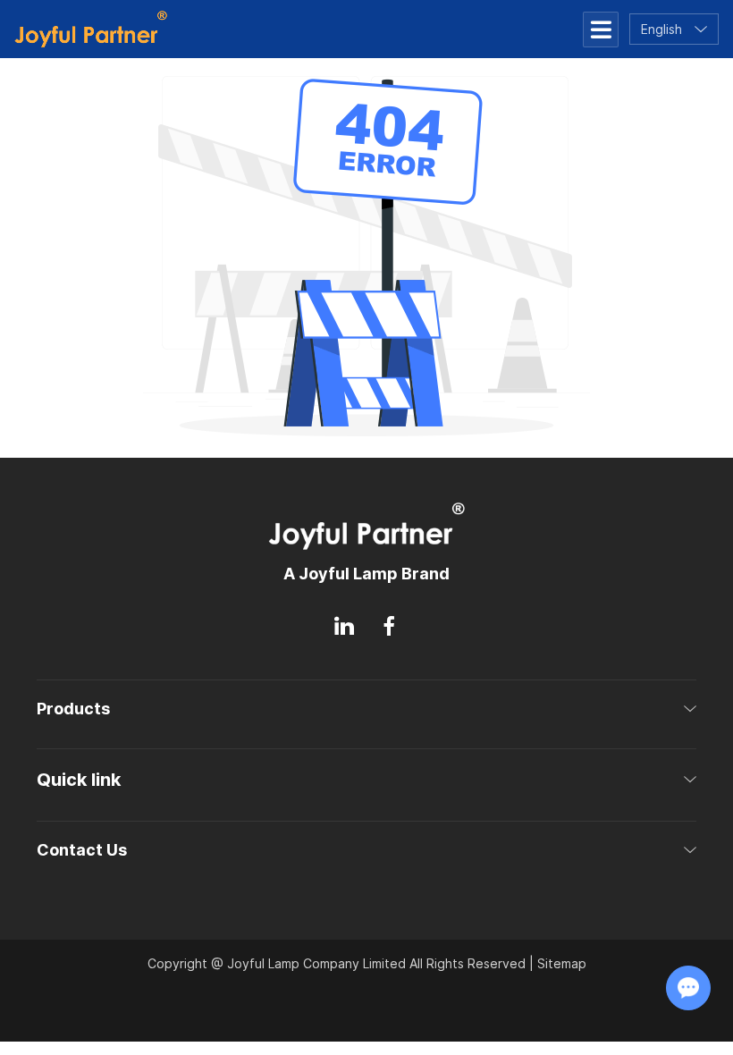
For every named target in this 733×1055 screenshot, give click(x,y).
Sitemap (561, 963)
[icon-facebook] (389, 626)
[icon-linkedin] (344, 626)
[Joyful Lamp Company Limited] (90, 29)
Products (73, 708)
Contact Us (82, 849)
